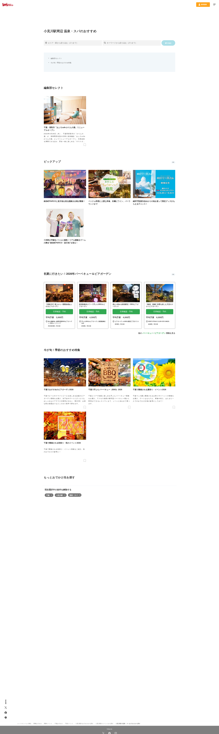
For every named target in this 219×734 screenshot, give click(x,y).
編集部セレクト (56, 58)
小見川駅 (59, 495)
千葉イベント (69, 723)
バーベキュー (147, 333)
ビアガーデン (160, 333)
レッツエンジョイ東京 (24, 723)
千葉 (48, 495)
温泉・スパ (74, 495)
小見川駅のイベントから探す (104, 723)
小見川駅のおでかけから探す (84, 723)
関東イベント (48, 723)
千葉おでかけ (59, 723)
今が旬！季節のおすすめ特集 (61, 62)
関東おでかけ (38, 723)
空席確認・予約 (59, 312)
